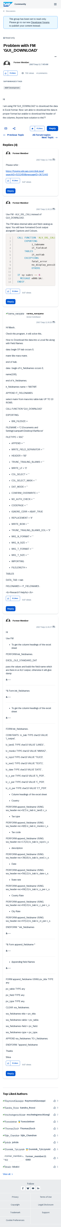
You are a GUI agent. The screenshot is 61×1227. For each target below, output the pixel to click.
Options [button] (54, 57)
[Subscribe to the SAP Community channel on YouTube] (33, 1188)
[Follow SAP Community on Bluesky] (28, 1188)
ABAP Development (12, 88)
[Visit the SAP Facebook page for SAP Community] (23, 1188)
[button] (6, 73)
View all (6, 1174)
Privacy (15, 1197)
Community (20, 4)
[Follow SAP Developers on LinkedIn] (38, 1188)
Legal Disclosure (45, 1205)
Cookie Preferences (15, 1220)
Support (46, 1212)
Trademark (15, 1212)
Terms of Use (46, 1197)
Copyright (15, 1205)
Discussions (10, 11)
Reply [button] (52, 128)
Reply (10, 191)
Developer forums (40, 22)
